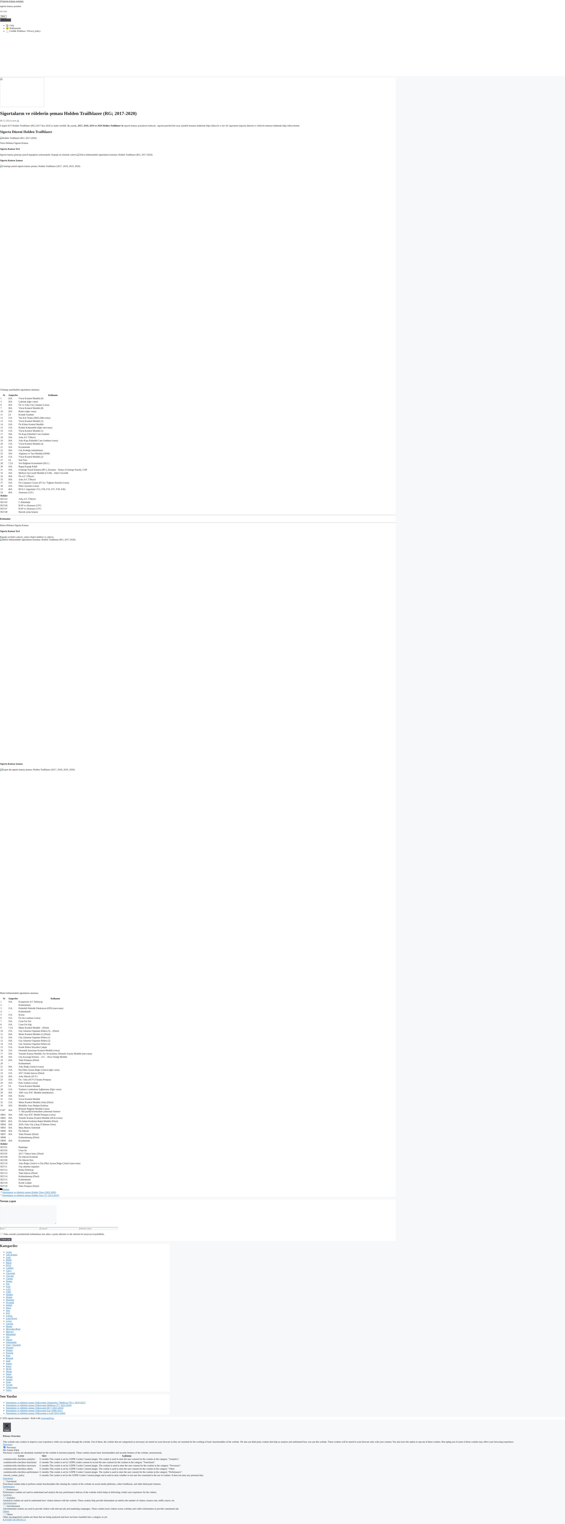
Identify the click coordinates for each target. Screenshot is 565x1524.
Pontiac (9, 1350)
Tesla (8, 1382)
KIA (8, 1313)
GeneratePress (47, 1418)
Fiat (7, 1284)
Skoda (9, 1371)
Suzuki (9, 1379)
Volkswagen (11, 1387)
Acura (9, 1252)
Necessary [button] (8, 1444)
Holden (5, 1189)
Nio (7, 1337)
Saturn (9, 1363)
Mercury (10, 1331)
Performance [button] (9, 1486)
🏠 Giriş (10, 25)
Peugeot (9, 1347)
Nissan (9, 1339)
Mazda (9, 1326)
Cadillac (10, 1268)
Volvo (8, 1390)
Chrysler (10, 1276)
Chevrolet (10, 1273)
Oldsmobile (11, 1342)
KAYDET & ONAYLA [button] (14, 1519)
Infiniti (9, 1305)
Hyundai (10, 1302)
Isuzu (8, 1308)
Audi (8, 1257)
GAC (8, 1289)
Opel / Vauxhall (13, 1345)
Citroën (9, 1278)
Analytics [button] (7, 1495)
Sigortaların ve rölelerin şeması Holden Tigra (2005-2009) (29, 1192)
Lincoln (9, 1323)
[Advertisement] (282, 55)
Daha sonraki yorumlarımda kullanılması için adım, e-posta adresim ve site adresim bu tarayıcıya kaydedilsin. (54, 1234)
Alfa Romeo (11, 1254)
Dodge (9, 1281)
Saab (8, 1361)
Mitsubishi (11, 1334)
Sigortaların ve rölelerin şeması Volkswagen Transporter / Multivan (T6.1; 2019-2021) (46, 1402)
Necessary (11, 1447)
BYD (8, 1265)
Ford (8, 1286)
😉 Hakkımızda (13, 28)
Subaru (9, 1377)
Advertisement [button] (9, 1503)
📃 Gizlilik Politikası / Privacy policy (23, 31)
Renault (9, 1358)
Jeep (8, 1310)
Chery (9, 1270)
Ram (8, 1355)
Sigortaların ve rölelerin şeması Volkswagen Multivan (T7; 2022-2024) (39, 1405)
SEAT (9, 1369)
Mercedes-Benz (13, 1329)
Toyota (9, 1385)
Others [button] (6, 1511)
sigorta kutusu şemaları (10, 6)
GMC (8, 1292)
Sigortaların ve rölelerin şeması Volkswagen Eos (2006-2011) (34, 1410)
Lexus (9, 1321)
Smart (8, 1374)
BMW (9, 1260)
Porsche (9, 1353)
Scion (8, 1366)
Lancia (9, 1316)
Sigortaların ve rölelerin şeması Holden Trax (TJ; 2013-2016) (30, 1195)
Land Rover (11, 1318)
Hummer (10, 1300)
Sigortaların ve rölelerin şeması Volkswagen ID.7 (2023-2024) (35, 1408)
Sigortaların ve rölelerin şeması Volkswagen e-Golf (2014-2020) (35, 1413)
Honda (9, 1297)
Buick (8, 1262)
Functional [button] (8, 1478)
